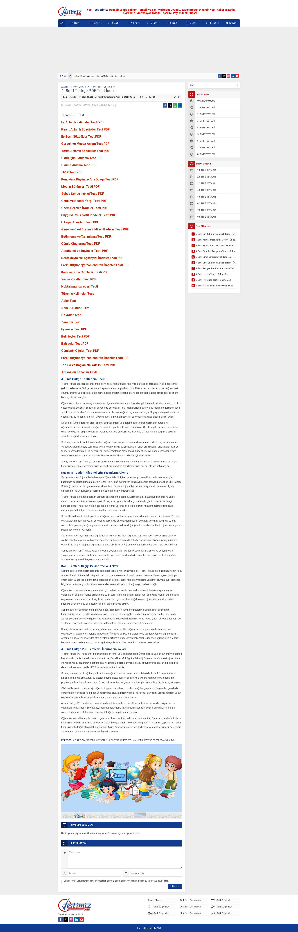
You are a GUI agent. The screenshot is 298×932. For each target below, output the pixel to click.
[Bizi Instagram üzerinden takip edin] (228, 76)
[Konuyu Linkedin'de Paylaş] (180, 105)
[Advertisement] (149, 50)
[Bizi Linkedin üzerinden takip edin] (233, 76)
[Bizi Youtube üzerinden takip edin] (237, 76)
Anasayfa (65, 87)
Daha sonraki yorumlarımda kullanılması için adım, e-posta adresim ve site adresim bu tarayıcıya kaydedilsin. (116, 881)
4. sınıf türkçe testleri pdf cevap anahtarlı (154, 740)
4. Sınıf (74, 87)
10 (176, 815)
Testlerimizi (101, 9)
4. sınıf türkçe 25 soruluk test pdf (89, 740)
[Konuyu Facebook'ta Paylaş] (165, 105)
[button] (68, 815)
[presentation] (70, 75)
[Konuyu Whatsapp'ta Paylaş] (175, 105)
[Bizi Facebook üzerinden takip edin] (220, 76)
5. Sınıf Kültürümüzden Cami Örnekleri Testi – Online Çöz (99, 76)
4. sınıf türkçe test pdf (120, 740)
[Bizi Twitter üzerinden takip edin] (224, 76)
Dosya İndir (84, 87)
